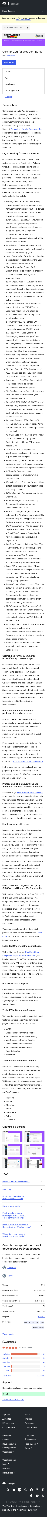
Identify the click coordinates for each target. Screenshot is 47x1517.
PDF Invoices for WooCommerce (28, 761)
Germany (35, 1322)
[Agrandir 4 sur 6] (41, 1147)
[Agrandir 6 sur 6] (41, 1160)
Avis (6, 78)
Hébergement (8, 1423)
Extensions (29, 1423)
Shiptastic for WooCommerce (30, 792)
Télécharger (9, 62)
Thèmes (28, 1419)
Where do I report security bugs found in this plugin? (14, 1235)
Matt (5, 1464)
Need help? (7, 1189)
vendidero (10, 55)
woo (42, 1322)
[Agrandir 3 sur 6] (19, 1147)
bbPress (7, 1468)
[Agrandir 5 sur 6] (19, 1160)
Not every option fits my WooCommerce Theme (13, 1197)
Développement (12, 90)
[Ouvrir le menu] (43, 3)
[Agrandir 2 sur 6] (41, 1134)
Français (12, 1483)
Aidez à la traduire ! (23, 20)
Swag (28, 1448)
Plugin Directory (8, 11)
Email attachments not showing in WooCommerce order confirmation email (14, 1215)
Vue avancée (8, 1334)
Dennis (10, 1276)
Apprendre (6, 1435)
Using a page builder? (11, 1206)
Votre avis (6, 1375)
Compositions (31, 1427)
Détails (8, 71)
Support (8, 97)
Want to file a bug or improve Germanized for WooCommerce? (16, 1226)
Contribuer (29, 1435)
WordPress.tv (9, 1452)
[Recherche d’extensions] (28, 27)
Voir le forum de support (13, 1399)
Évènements (30, 1439)
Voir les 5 (41, 1317)
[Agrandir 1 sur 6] (19, 1134)
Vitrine (27, 1414)
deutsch (27, 1322)
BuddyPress (9, 1473)
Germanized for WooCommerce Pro (26, 129)
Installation (10, 84)
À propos (6, 1414)
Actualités (6, 1419)
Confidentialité (8, 1427)
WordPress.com (10, 1460)
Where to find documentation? (16, 1182)
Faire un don (31, 1444)
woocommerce (38, 1327)
